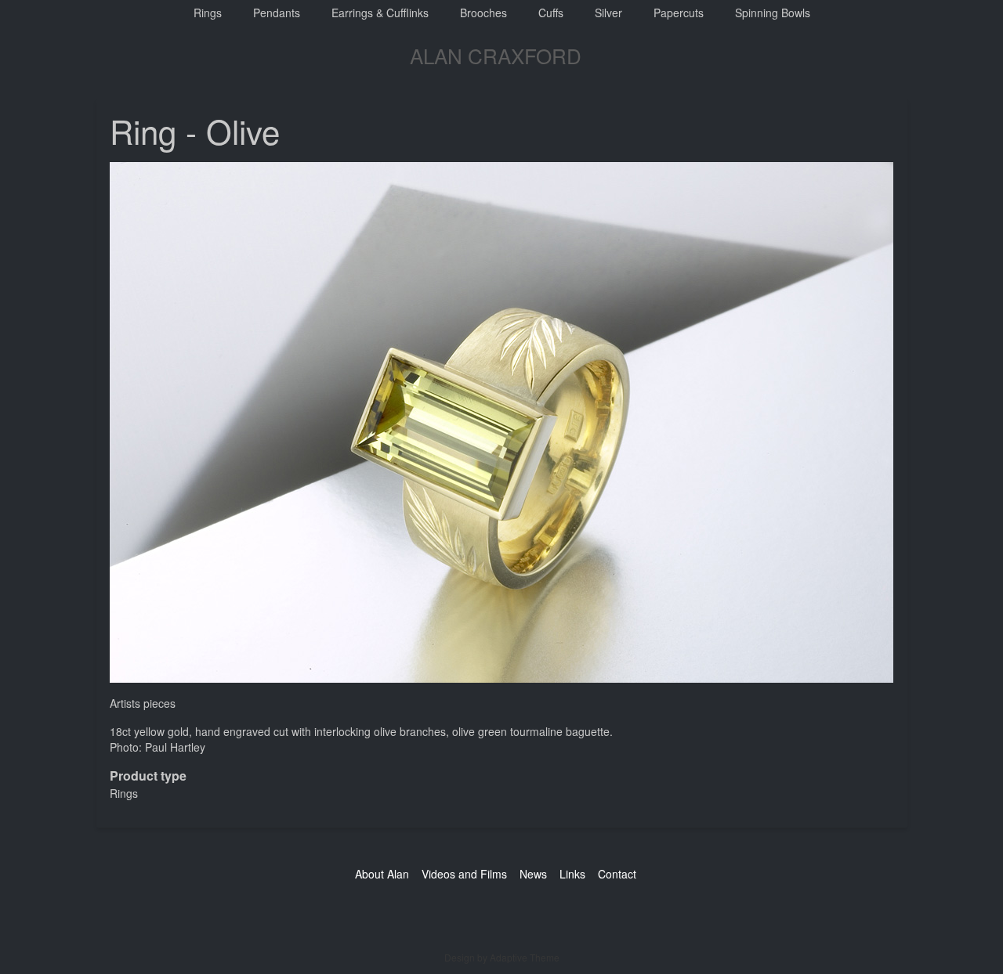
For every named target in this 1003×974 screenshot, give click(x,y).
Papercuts (679, 12)
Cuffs (550, 12)
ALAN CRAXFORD (495, 55)
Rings (208, 12)
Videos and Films (464, 874)
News (533, 874)
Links (572, 874)
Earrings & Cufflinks (380, 12)
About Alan (382, 874)
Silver (608, 12)
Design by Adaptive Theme (501, 957)
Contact (617, 874)
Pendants (276, 12)
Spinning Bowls (772, 12)
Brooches (483, 12)
